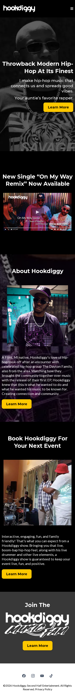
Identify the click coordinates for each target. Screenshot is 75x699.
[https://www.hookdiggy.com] (19, 8)
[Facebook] (23, 675)
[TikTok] (51, 675)
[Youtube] (42, 675)
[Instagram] (33, 675)
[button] (71, 9)
